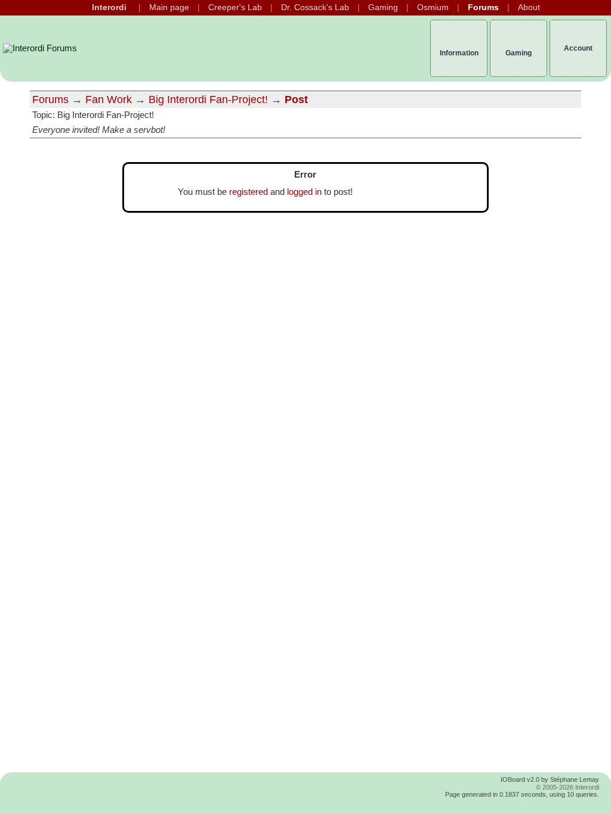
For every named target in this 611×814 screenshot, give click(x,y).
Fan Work (108, 99)
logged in (304, 192)
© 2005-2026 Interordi (567, 787)
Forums (483, 7)
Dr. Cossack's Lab (315, 7)
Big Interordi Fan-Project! (208, 99)
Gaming (383, 7)
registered (248, 192)
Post (296, 99)
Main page (169, 7)
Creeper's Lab (235, 7)
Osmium (433, 7)
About (529, 7)
